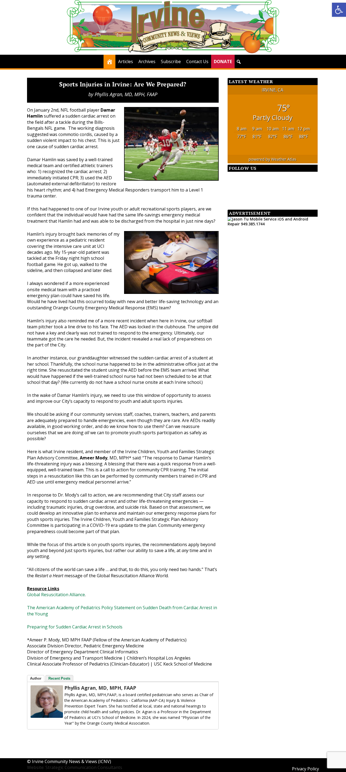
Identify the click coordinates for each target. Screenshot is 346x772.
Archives (146, 61)
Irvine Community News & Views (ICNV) (71, 761)
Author (35, 678)
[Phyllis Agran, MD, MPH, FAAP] (47, 716)
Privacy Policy (305, 769)
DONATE (223, 61)
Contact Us (197, 61)
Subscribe (171, 61)
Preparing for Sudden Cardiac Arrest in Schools (74, 627)
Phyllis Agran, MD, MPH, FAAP (126, 94)
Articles (125, 61)
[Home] (109, 61)
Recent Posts (59, 678)
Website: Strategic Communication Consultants (74, 767)
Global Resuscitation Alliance (56, 595)
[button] (339, 10)
